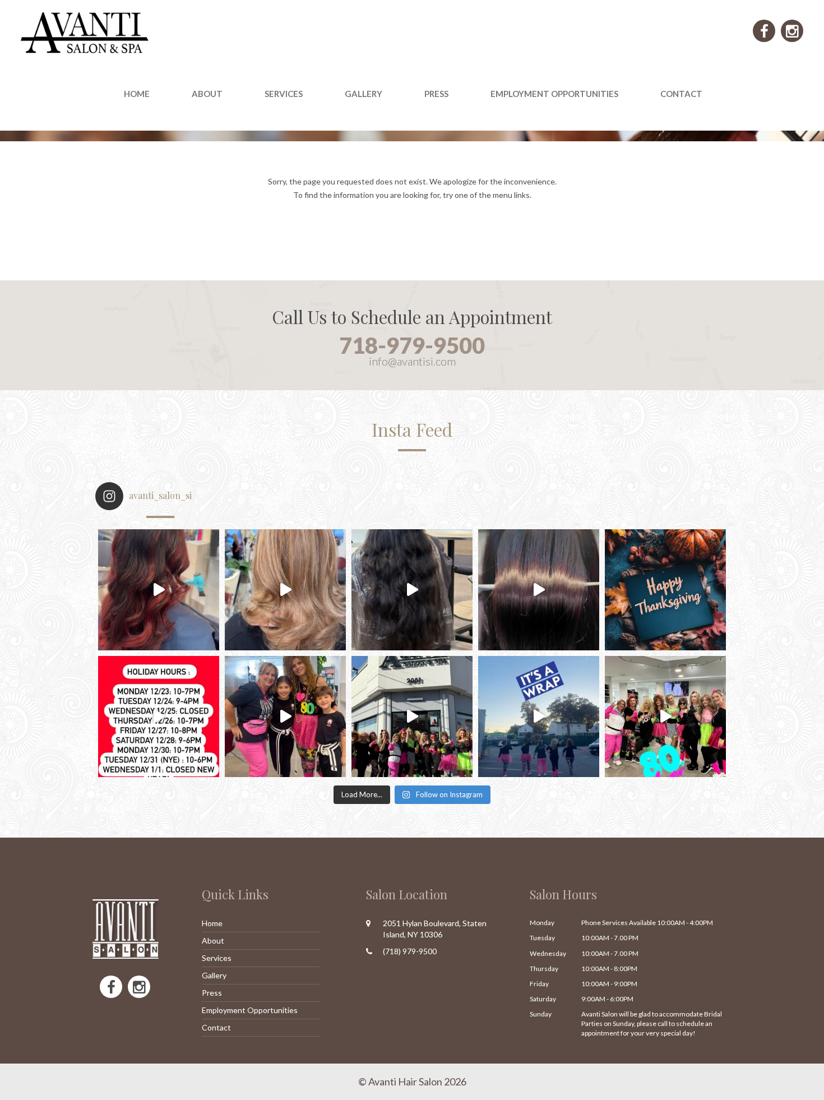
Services (217, 958)
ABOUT (207, 94)
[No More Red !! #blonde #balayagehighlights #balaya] (285, 589)
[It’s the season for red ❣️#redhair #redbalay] (158, 589)
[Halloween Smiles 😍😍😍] (285, 716)
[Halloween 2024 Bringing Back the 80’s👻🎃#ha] (665, 716)
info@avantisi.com (412, 361)
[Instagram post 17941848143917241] (158, 716)
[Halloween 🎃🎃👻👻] (538, 716)
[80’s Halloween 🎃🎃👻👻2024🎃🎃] (412, 716)
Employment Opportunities (554, 94)
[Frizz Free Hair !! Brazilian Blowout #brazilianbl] (538, 589)
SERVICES (284, 94)
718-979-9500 (412, 345)
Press (212, 992)
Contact (681, 94)
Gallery (363, 94)
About (213, 940)
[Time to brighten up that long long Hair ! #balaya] (412, 589)
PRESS (436, 94)
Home (137, 94)
